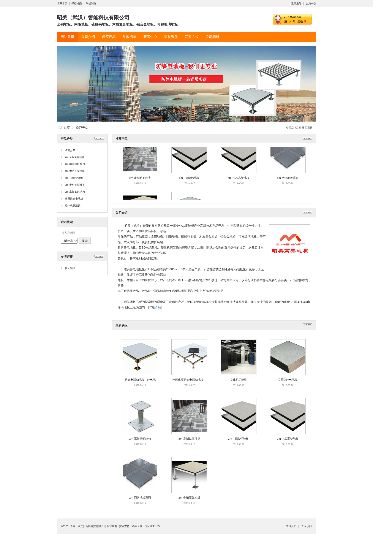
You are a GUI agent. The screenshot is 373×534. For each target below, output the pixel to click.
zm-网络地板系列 (75, 164)
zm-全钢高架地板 (75, 157)
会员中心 (311, 3)
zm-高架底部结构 (75, 191)
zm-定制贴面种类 (75, 184)
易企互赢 (137, 526)
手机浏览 (91, 3)
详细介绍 (155, 307)
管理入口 (291, 526)
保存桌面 (76, 3)
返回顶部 (306, 526)
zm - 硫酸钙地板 (74, 177)
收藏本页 (62, 3)
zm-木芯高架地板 (75, 171)
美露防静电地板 (74, 198)
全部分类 (70, 150)
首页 (67, 127)
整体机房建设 (73, 205)
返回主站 (296, 3)
